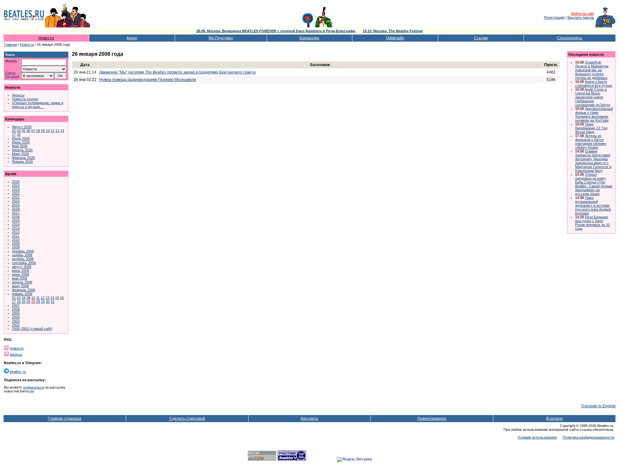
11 (38, 298)
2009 (16, 243)
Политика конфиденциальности (588, 437)
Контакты (309, 418)
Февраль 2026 (23, 158)
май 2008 (19, 278)
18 (19, 301)
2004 (16, 317)
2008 (16, 247)
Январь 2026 (22, 162)
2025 (16, 181)
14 (62, 131)
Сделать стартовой (187, 418)
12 (52, 131)
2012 (16, 232)
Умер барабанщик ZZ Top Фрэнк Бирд (591, 128)
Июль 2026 (21, 138)
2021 (16, 197)
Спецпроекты (569, 38)
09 (43, 131)
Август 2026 (22, 127)
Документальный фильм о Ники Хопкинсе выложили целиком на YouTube (594, 114)
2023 (16, 189)
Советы (10, 73)
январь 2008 (22, 294)
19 (19, 134)
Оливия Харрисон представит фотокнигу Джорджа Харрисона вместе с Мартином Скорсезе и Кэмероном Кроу (593, 161)
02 (14, 131)
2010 (16, 240)
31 (52, 301)
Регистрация (554, 17)
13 (57, 131)
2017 (16, 212)
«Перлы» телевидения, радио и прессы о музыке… (37, 105)
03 (19, 131)
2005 (16, 313)
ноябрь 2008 (22, 255)
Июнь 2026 (21, 142)
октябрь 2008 (23, 259)
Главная (10, 44)
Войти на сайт (582, 13)
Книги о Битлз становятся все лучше (593, 83)
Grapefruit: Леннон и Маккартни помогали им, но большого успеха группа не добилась (591, 70)
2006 (16, 309)
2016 (16, 216)
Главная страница (64, 418)
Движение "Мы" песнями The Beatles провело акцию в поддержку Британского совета (177, 72)
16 (62, 298)
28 (38, 301)
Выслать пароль (580, 17)
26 (33, 301)
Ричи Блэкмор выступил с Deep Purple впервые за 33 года (592, 223)
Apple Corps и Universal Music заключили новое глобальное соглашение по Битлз (592, 97)
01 (14, 298)
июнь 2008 (20, 274)
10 (48, 131)
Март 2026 (20, 154)
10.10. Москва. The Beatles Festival (393, 31)
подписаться (33, 387)
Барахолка (309, 38)
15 (57, 298)
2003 (16, 321)
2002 (16, 325)
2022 (16, 193)
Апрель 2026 (22, 150)
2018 (16, 209)
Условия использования (537, 437)
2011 (15, 236)
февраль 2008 (23, 290)
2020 (16, 201)
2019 (16, 205)
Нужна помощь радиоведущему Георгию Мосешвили (147, 79)
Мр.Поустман (221, 38)
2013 (16, 228)
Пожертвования (432, 418)
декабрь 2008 (23, 251)
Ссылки (481, 38)
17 (14, 134)
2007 (16, 305)
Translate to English (598, 406)
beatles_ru (18, 371)
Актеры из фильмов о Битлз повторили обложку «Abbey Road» (591, 141)
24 (28, 301)
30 (48, 301)
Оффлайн (395, 38)
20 (23, 301)
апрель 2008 (22, 282)
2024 (16, 185)
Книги (132, 38)
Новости (46, 38)
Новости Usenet (25, 99)
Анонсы (18, 95)
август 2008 (21, 267)
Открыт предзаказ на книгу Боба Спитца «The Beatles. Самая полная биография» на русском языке (593, 184)
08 (38, 131)
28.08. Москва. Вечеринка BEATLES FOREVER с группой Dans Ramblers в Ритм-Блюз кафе (276, 31)
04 (23, 298)
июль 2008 (20, 271)
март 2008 (20, 286)
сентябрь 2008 (24, 263)
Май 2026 (19, 146)
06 (28, 131)
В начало (554, 418)
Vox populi (12, 76)
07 (33, 131)
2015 (16, 220)
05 (23, 131)
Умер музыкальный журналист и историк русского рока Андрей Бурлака (593, 205)
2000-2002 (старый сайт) (32, 329)
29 (43, 301)
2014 (16, 224)
